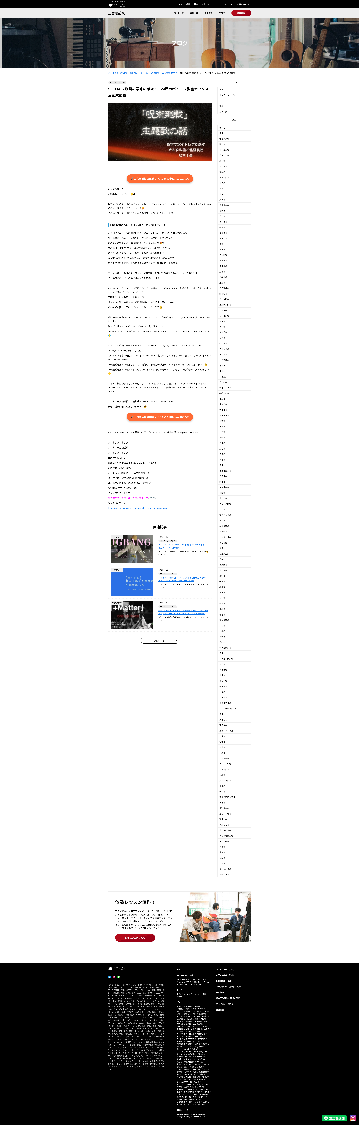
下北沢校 (223, 365)
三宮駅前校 (116, 13)
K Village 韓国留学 (198, 1114)
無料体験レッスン (224, 980)
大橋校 (222, 846)
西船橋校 (223, 232)
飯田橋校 (223, 266)
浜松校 (222, 625)
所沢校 (222, 199)
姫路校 (222, 786)
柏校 (221, 243)
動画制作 (180, 996)
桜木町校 (223, 531)
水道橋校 (223, 260)
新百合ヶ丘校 (225, 515)
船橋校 (222, 227)
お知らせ (180, 982)
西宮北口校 (224, 769)
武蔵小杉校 (224, 487)
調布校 (222, 459)
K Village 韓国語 (183, 1114)
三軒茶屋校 (224, 360)
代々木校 (223, 343)
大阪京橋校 (224, 719)
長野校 (222, 603)
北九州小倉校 (225, 830)
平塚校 (222, 581)
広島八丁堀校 (225, 813)
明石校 (222, 791)
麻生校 (222, 133)
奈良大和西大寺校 (227, 797)
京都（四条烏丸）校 (228, 708)
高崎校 (222, 172)
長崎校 (222, 858)
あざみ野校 (224, 542)
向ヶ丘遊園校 (225, 503)
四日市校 (223, 697)
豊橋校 (222, 631)
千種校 (222, 664)
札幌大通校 (224, 138)
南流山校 (223, 210)
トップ (179, 4)
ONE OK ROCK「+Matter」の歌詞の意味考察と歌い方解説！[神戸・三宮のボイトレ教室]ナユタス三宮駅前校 (183, 612)
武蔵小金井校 (225, 470)
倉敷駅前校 (224, 808)
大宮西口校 (224, 177)
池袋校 (222, 432)
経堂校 (222, 371)
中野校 (222, 398)
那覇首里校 (224, 874)
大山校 (222, 443)
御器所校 (223, 686)
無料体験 (241, 13)
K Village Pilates (183, 1116)
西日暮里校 (224, 288)
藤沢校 (222, 575)
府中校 (222, 465)
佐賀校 (222, 852)
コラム (216, 4)
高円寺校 (223, 404)
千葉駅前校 (224, 205)
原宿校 (222, 326)
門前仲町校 (224, 299)
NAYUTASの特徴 (183, 979)
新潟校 (222, 586)
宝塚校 (222, 774)
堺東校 (222, 752)
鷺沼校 (222, 520)
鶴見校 (222, 548)
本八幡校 (223, 221)
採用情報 (220, 992)
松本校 (222, 609)
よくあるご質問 (182, 984)
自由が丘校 (224, 349)
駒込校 (222, 426)
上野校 (222, 282)
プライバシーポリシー (226, 1003)
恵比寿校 (223, 332)
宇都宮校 (223, 166)
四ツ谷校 (223, 382)
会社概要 (220, 1009)
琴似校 (222, 144)
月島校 (222, 271)
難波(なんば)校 (226, 730)
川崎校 (222, 492)
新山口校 (223, 819)
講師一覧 (194, 13)
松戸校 (222, 216)
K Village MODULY (198, 1116)
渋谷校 (222, 338)
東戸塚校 (223, 570)
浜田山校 (223, 409)
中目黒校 (223, 354)
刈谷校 (222, 642)
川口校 (222, 183)
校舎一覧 (206, 4)
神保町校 (223, 254)
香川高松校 (224, 824)
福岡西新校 (224, 841)
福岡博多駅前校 (226, 835)
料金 (196, 4)
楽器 (221, 106)
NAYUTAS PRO (196, 984)
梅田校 (222, 714)
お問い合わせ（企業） (226, 975)
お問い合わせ (243, 4)
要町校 (222, 437)
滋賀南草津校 (225, 703)
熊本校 (222, 863)
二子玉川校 (224, 376)
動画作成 (223, 111)
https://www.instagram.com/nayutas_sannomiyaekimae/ (137, 508)
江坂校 (222, 741)
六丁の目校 (224, 155)
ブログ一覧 (159, 640)
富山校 (222, 592)
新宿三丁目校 (225, 387)
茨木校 (222, 747)
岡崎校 (222, 636)
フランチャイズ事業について (229, 986)
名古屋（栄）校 (226, 658)
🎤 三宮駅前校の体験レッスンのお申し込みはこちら (159, 178)
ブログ (222, 13)
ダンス (222, 100)
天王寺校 (223, 725)
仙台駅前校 (224, 149)
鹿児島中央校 (225, 869)
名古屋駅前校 (225, 647)
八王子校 (223, 476)
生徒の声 (208, 13)
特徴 (188, 4)
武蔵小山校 (224, 315)
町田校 (222, 481)
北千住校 (223, 293)
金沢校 (222, 597)
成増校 (222, 448)
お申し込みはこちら (135, 937)
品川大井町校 (225, 304)
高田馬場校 (224, 415)
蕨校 (221, 188)
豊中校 (222, 736)
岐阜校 (222, 614)
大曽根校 (223, 669)
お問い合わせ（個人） (226, 969)
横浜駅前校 (224, 526)
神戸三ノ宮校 (225, 763)
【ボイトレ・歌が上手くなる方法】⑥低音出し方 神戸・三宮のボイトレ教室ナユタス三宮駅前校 (183, 579)
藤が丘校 (223, 681)
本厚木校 (223, 564)
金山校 (222, 653)
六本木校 (223, 277)
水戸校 (222, 161)
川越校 (222, 194)
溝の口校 (223, 498)
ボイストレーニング (228, 95)
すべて (222, 89)
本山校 (222, 675)
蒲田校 (222, 321)
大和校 (222, 559)
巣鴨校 (222, 420)
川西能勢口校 (225, 780)
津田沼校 (223, 238)
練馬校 (222, 454)
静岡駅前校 (224, 620)
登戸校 (222, 509)
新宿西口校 (224, 393)
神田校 (222, 249)
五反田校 (223, 310)
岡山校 (222, 802)
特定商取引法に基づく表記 (228, 998)
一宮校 (222, 692)
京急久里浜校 (225, 553)
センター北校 (225, 537)
